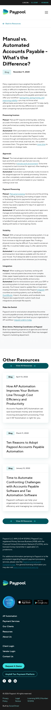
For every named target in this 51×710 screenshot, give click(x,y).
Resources (7, 631)
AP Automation (10, 616)
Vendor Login (9, 651)
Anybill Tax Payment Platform (20, 674)
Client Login (8, 646)
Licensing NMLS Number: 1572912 (37, 699)
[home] (14, 12)
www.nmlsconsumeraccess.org (25, 567)
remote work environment (27, 164)
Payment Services (11, 621)
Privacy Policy (5, 699)
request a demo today (23, 320)
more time (41, 144)
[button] (46, 12)
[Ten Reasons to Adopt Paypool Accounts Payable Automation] (25, 443)
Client (34, 2)
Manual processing (17, 194)
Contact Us (8, 656)
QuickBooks (7, 295)
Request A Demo (13, 666)
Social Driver (14, 706)
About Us (7, 637)
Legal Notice (18, 699)
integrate (41, 290)
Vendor (45, 2)
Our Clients (8, 626)
